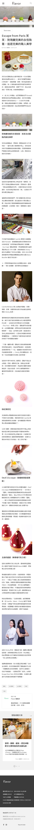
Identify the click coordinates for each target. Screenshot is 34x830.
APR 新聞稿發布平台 (19, 794)
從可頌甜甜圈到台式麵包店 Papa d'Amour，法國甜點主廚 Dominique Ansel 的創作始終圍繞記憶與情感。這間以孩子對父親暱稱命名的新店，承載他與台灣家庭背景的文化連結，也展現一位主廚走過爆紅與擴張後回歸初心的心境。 (16, 752)
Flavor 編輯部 (15, 699)
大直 (4, 691)
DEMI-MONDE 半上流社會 (20, 791)
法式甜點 (11, 686)
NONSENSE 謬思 (7, 803)
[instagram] (7, 825)
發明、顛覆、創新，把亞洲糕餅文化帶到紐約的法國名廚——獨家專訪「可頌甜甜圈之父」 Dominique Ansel (16, 745)
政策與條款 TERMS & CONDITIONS (22, 800)
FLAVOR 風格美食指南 (8, 800)
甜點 (4, 686)
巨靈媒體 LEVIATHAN (19, 797)
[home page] (16, 3)
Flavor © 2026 (21, 824)
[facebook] (4, 825)
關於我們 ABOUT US (8, 791)
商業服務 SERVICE (7, 794)
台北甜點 (19, 686)
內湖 (26, 686)
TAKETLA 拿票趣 (7, 797)
